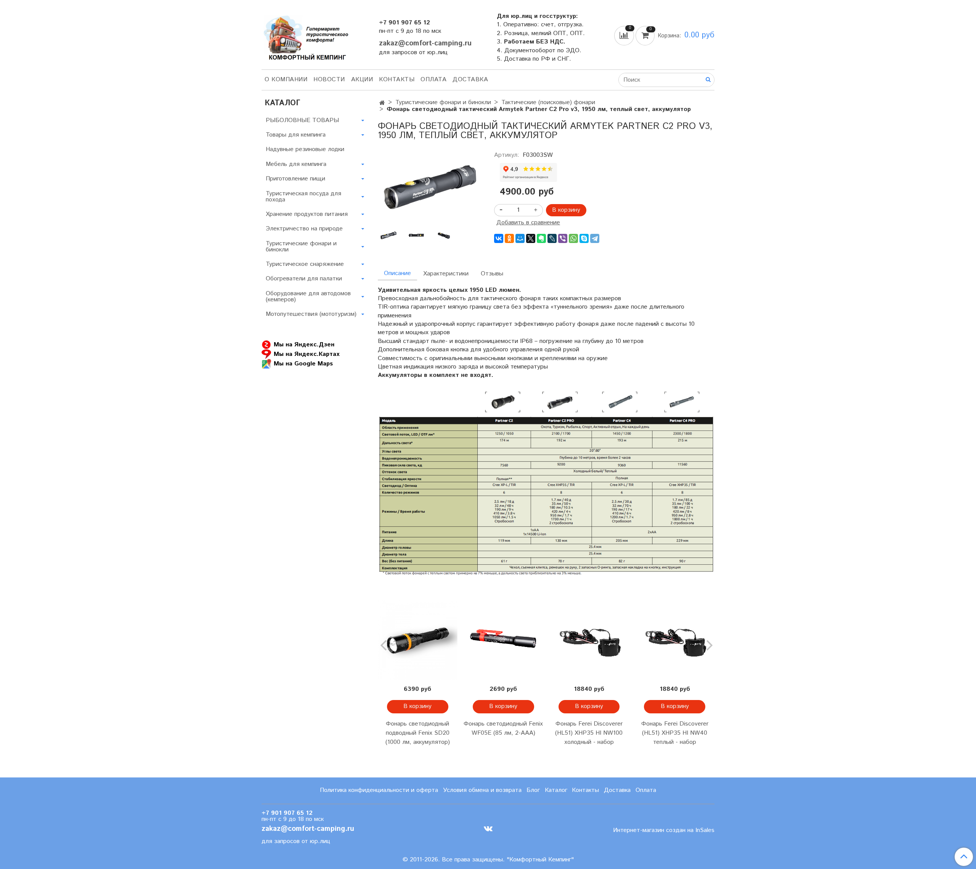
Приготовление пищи (295, 178)
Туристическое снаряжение (305, 264)
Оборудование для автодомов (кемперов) (308, 296)
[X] (530, 238)
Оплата (433, 79)
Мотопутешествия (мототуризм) (311, 314)
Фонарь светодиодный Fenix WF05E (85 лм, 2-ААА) (503, 728)
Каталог (556, 790)
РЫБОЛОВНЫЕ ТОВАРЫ (302, 120)
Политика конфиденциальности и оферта (379, 790)
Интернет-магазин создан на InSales (663, 830)
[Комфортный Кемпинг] (305, 36)
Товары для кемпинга (296, 134)
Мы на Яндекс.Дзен (304, 344)
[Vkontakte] (488, 828)
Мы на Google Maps (303, 363)
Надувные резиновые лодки (305, 149)
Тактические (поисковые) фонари (548, 102)
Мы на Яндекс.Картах (306, 354)
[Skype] (584, 238)
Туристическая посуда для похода (303, 196)
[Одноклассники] (509, 238)
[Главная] (382, 103)
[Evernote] (541, 238)
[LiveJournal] (552, 238)
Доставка (470, 79)
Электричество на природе (304, 228)
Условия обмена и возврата (482, 790)
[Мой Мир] (520, 238)
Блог (533, 790)
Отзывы (492, 273)
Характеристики (446, 273)
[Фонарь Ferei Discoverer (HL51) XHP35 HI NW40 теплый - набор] (674, 640)
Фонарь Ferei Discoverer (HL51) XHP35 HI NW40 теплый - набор (674, 733)
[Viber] (562, 238)
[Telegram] (594, 238)
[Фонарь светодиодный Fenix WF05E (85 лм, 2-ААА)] (503, 640)
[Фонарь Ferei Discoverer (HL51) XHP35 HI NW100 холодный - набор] (589, 640)
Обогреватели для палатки (304, 278)
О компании (286, 79)
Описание (397, 273)
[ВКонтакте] (498, 238)
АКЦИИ (362, 79)
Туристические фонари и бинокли (443, 102)
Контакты (396, 79)
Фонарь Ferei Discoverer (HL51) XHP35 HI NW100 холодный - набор (589, 733)
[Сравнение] (625, 35)
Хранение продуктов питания (307, 214)
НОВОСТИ (329, 79)
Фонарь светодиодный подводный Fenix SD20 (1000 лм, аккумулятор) (417, 733)
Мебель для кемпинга (296, 164)
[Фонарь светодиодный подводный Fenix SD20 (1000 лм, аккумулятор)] (418, 640)
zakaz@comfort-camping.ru (425, 43)
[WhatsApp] (573, 238)
